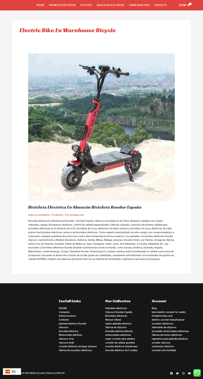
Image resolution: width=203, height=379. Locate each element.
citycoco (63, 327)
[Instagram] (183, 373)
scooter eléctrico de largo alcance (78, 346)
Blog (154, 308)
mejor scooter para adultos (120, 338)
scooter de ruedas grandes (120, 342)
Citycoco (86, 5)
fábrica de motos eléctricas (167, 335)
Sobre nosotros (139, 5)
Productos (57, 215)
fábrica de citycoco (115, 327)
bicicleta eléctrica (68, 331)
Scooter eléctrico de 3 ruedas (121, 350)
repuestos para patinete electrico (170, 338)
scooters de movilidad (164, 350)
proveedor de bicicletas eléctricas (170, 331)
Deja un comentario (39, 215)
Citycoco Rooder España (118, 312)
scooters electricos (162, 323)
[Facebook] (171, 373)
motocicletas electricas (118, 335)
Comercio (64, 312)
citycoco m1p (66, 338)
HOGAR (63, 308)
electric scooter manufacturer (168, 319)
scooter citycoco (161, 342)
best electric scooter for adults (169, 312)
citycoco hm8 (66, 342)
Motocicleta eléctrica (70, 335)
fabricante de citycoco (164, 327)
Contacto (160, 5)
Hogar (40, 5)
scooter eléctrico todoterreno (121, 346)
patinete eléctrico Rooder (72, 323)
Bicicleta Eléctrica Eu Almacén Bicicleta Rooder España (84, 207)
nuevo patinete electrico (118, 323)
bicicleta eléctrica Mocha (119, 331)
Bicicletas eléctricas (110, 5)
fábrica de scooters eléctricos (75, 350)
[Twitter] (177, 373)
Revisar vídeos (113, 319)
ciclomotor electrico (163, 346)
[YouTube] (189, 373)
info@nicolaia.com (162, 315)
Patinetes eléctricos (62, 5)
